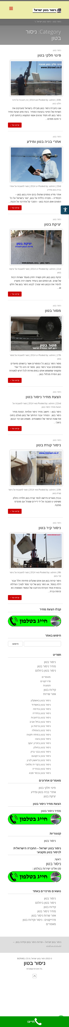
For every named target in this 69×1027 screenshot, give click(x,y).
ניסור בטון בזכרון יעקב (39, 743)
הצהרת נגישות (53, 945)
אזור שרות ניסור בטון (43, 915)
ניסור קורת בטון (48, 445)
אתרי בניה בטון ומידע (44, 141)
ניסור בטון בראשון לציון (39, 760)
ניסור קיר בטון (50, 527)
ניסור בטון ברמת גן (41, 726)
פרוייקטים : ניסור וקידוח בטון (39, 919)
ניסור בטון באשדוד (41, 704)
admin (52, 100)
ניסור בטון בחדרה (42, 713)
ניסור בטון (57, 50)
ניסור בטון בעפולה (41, 730)
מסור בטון (53, 310)
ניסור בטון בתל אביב (40, 721)
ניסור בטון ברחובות (41, 717)
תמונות (47, 685)
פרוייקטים (45, 681)
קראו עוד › (14, 125)
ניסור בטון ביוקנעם (41, 755)
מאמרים (46, 676)
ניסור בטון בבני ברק (41, 751)
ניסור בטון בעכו (43, 738)
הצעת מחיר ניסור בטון (43, 396)
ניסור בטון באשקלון (41, 700)
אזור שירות (49, 694)
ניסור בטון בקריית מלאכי (38, 764)
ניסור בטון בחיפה (42, 708)
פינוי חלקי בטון (49, 55)
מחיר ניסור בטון (46, 666)
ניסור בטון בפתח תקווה (39, 734)
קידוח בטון (50, 689)
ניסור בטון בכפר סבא (40, 773)
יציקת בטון (52, 224)
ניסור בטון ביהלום (45, 670)
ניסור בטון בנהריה (41, 768)
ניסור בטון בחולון (42, 747)
